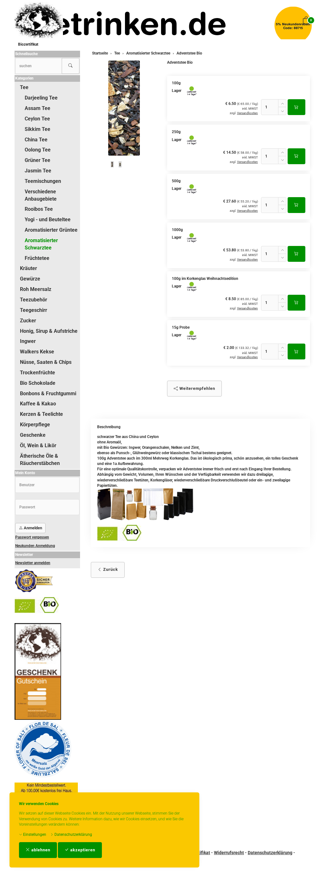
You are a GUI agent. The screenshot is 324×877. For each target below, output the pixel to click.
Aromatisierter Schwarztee (41, 244)
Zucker (28, 321)
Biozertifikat (28, 44)
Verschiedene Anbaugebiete (41, 195)
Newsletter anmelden (32, 563)
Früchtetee (37, 258)
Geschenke (33, 435)
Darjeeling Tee (41, 98)
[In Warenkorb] (296, 107)
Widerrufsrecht (229, 852)
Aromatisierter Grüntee (51, 230)
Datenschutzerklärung (72, 834)
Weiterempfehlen (196, 388)
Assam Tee (37, 108)
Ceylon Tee (37, 119)
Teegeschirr (33, 310)
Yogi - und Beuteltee (48, 219)
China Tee (36, 140)
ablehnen (40, 850)
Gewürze (30, 279)
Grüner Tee (37, 160)
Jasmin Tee (38, 171)
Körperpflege (35, 425)
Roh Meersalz (35, 289)
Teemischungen (43, 181)
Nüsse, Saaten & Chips (46, 362)
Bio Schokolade (37, 383)
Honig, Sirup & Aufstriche (49, 331)
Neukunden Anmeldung (35, 546)
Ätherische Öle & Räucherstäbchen (40, 459)
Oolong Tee (38, 150)
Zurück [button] (110, 569)
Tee (24, 87)
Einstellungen (34, 834)
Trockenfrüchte (37, 373)
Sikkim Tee (37, 129)
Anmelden (32, 528)
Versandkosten (247, 113)
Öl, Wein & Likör (38, 445)
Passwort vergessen (32, 537)
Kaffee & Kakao (38, 404)
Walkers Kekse (37, 352)
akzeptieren (82, 850)
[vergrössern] (124, 108)
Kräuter (28, 268)
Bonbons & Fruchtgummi (48, 393)
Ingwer (28, 341)
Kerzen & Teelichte (41, 414)
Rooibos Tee (39, 209)
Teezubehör (33, 300)
